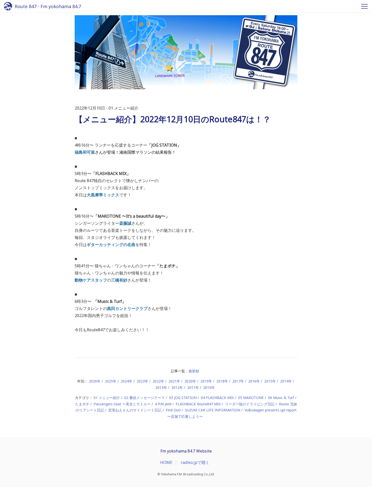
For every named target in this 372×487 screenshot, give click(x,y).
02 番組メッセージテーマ (144, 397)
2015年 (270, 381)
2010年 (209, 387)
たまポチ (82, 404)
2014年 (286, 381)
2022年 (158, 381)
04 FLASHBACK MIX (217, 397)
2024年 (126, 381)
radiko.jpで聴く (195, 462)
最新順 (194, 371)
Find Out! (173, 410)
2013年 (161, 387)
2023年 (142, 381)
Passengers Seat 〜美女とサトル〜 (122, 404)
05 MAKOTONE (251, 397)
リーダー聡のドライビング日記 (250, 404)
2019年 (206, 381)
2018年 (222, 381)
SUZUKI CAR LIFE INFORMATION (212, 410)
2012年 (177, 387)
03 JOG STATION (183, 397)
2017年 (238, 381)
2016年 (254, 381)
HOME (166, 462)
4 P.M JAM (163, 404)
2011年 (193, 387)
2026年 (94, 381)
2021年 (174, 381)
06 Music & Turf (281, 397)
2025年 (110, 381)
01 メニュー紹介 (107, 397)
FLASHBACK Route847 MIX (198, 404)
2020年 (190, 381)
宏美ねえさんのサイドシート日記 (134, 410)
